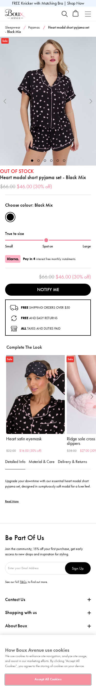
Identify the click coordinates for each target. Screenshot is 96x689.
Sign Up (78, 568)
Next (91, 101)
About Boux (16, 626)
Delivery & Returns (72, 461)
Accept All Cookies (48, 679)
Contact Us (15, 599)
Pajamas (34, 27)
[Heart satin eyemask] (35, 394)
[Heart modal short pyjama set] (48, 101)
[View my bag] (76, 15)
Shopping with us (21, 612)
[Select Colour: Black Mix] (10, 217)
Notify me (48, 289)
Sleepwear (12, 27)
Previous (5, 101)
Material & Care (42, 461)
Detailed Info (15, 461)
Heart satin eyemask (24, 438)
